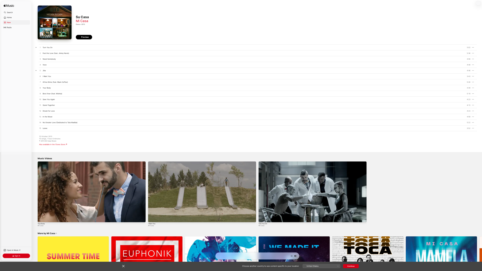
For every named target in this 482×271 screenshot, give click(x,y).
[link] (47, 233)
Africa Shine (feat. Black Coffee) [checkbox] (55, 82)
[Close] (123, 266)
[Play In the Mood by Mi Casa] (40, 117)
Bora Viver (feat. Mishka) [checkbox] (52, 94)
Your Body (41, 224)
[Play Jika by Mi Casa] (40, 71)
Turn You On (263, 224)
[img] (9, 5)
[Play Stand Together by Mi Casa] (40, 105)
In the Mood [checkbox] (47, 117)
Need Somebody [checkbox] (49, 59)
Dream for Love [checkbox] (49, 111)
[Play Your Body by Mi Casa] (40, 88)
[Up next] (291, 256)
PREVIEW (467, 47)
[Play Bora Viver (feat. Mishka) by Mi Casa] (40, 94)
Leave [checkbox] (45, 128)
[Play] (41, 219)
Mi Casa (82, 21)
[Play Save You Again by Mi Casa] (40, 99)
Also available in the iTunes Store (52, 144)
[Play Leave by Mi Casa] (40, 128)
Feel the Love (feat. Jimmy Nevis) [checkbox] (56, 53)
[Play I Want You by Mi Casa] (40, 76)
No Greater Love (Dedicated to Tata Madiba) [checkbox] (60, 122)
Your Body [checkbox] (47, 88)
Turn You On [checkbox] (47, 47)
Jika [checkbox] (44, 71)
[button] (16, 12)
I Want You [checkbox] (47, 76)
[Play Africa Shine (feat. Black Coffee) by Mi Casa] (40, 82)
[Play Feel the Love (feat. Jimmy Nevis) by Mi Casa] (40, 53)
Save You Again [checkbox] (49, 99)
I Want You (151, 224)
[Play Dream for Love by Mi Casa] (40, 111)
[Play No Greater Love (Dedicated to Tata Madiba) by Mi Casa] (40, 122)
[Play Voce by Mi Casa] (40, 65)
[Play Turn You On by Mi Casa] (40, 47)
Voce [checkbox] (45, 65)
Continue (351, 266)
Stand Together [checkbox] (49, 105)
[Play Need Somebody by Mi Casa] (40, 59)
